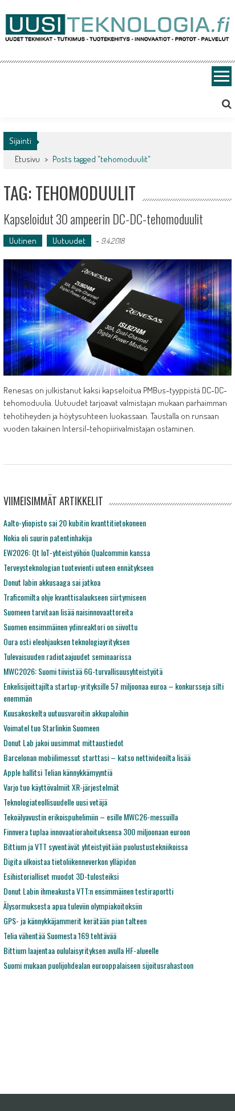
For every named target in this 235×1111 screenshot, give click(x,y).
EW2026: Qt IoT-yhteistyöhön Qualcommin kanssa (76, 552)
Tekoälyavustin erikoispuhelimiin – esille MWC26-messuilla (90, 817)
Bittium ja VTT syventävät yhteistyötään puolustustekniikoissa (95, 846)
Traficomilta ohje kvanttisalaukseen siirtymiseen (74, 597)
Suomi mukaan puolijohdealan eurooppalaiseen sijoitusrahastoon (98, 965)
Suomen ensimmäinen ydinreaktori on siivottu (70, 627)
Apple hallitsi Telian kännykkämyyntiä (57, 772)
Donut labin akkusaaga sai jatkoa (51, 582)
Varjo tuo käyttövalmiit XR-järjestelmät (61, 787)
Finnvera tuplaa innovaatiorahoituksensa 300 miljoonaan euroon (96, 832)
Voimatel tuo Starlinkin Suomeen (51, 728)
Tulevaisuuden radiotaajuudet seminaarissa (67, 656)
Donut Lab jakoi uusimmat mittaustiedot (63, 742)
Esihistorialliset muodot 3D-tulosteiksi (61, 876)
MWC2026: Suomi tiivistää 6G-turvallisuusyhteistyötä (83, 671)
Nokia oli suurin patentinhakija (47, 538)
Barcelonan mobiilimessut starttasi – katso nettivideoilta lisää (97, 757)
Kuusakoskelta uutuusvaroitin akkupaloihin (65, 713)
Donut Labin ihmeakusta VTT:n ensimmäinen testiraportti (88, 891)
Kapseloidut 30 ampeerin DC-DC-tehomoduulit (103, 219)
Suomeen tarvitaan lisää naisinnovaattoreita (68, 612)
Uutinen (23, 240)
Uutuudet (69, 240)
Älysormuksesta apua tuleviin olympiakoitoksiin (72, 906)
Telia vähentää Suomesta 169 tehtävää (59, 935)
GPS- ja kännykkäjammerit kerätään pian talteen (75, 921)
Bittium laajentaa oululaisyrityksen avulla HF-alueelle (81, 950)
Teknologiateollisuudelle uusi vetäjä (55, 802)
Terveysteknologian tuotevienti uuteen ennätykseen (78, 567)
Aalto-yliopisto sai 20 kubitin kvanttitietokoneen (74, 523)
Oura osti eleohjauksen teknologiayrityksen (66, 641)
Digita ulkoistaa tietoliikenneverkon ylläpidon (69, 861)
